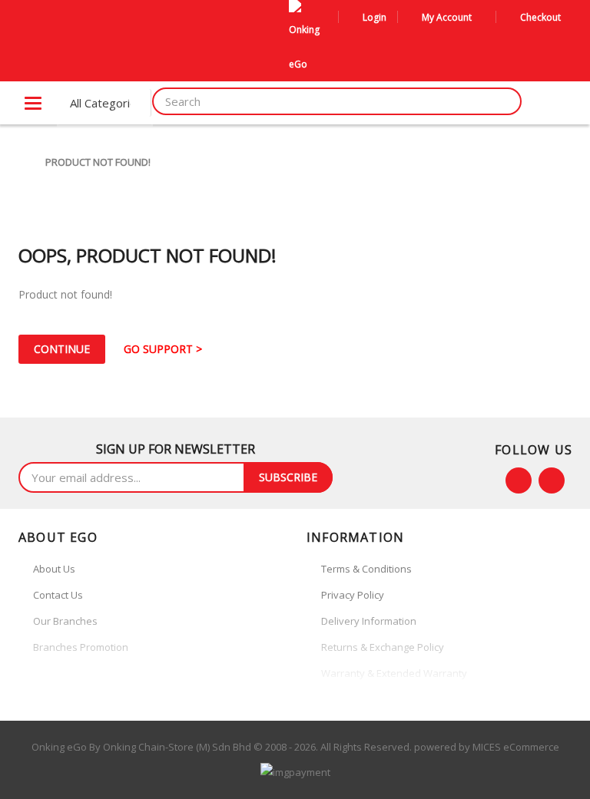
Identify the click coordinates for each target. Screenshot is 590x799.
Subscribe (288, 477)
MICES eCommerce (515, 747)
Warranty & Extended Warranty (394, 673)
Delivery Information (368, 621)
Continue (62, 349)
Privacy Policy (352, 595)
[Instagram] (552, 480)
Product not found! (98, 162)
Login (374, 17)
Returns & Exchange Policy (382, 647)
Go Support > (163, 349)
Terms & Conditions (366, 569)
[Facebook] (518, 480)
